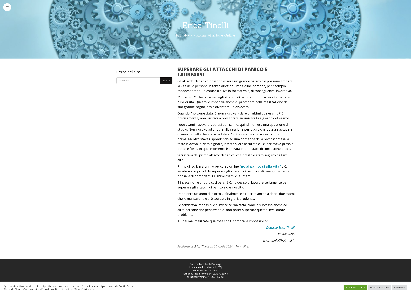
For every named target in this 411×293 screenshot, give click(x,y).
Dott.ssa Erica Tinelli (280, 227)
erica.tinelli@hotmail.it (198, 276)
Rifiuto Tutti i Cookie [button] (379, 287)
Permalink (242, 246)
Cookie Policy (126, 286)
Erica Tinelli (205, 25)
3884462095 (217, 276)
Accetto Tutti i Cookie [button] (355, 287)
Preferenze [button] (399, 287)
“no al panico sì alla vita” (260, 166)
